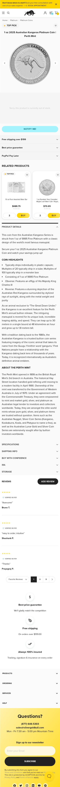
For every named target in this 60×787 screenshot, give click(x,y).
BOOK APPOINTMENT (37, 5)
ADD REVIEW (47, 481)
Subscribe (30, 761)
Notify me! (30, 129)
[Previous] (4, 63)
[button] (30, 139)
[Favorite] (55, 25)
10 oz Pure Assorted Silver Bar (16, 199)
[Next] (55, 63)
